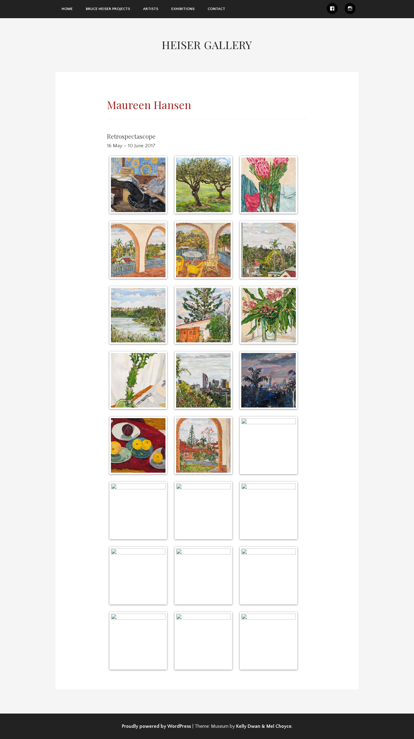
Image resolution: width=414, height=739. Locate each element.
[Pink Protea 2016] (268, 185)
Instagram (350, 8)
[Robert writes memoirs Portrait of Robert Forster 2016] (138, 185)
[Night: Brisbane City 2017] (268, 380)
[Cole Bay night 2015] (138, 641)
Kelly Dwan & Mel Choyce (264, 726)
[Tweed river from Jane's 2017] (138, 315)
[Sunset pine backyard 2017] (203, 315)
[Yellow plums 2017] (138, 445)
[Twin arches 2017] (138, 250)
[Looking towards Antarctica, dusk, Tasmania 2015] (203, 641)
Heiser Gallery (207, 44)
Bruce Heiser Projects (108, 9)
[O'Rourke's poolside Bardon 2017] (268, 510)
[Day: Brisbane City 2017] (203, 380)
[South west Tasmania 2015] (268, 641)
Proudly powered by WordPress (156, 726)
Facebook (332, 8)
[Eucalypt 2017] (268, 315)
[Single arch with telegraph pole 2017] (268, 250)
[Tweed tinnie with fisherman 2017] (203, 510)
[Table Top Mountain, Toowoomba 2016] (138, 575)
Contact (216, 9)
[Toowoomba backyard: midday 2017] (268, 575)
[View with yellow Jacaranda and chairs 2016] (203, 250)
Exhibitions (183, 9)
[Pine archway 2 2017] (203, 445)
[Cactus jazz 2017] (138, 380)
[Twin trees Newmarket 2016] (203, 185)
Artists (150, 9)
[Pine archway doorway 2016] (268, 445)
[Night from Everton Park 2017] (138, 510)
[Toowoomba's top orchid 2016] (203, 575)
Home (67, 9)
